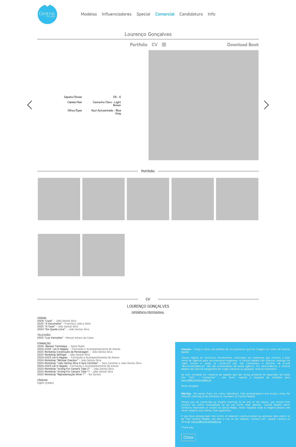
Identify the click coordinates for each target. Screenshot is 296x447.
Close (188, 437)
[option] (148, 105)
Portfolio (138, 45)
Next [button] (266, 105)
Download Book (243, 45)
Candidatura (191, 14)
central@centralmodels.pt (196, 380)
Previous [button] (30, 105)
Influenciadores (116, 14)
